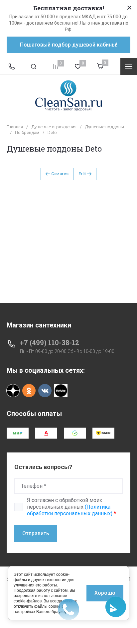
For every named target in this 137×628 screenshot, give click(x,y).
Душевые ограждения (53, 126)
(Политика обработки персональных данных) (69, 510)
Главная (15, 126)
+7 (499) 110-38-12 (49, 342)
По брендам (27, 132)
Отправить (35, 533)
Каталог (128, 66)
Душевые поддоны (104, 126)
